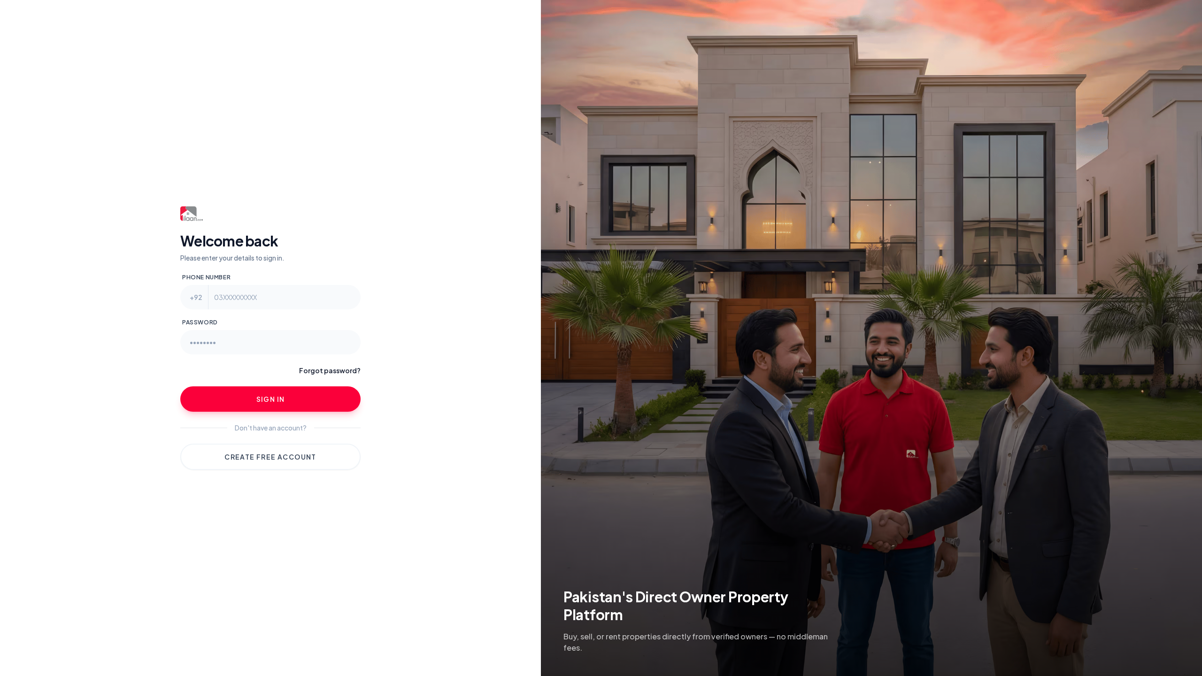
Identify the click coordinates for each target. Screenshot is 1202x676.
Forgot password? (330, 370)
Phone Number (206, 277)
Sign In (270, 399)
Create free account (270, 457)
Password (200, 322)
